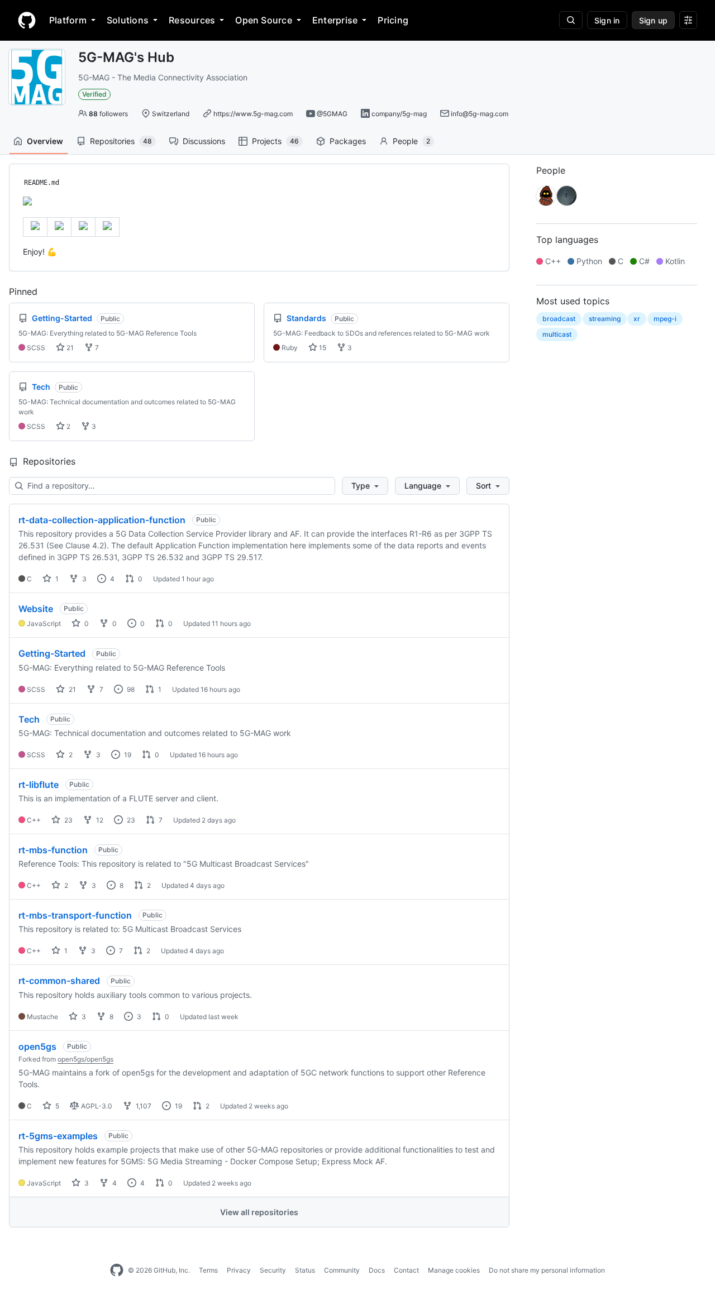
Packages (348, 141)
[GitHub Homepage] (116, 1270)
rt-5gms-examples (58, 1135)
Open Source (263, 20)
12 (98, 820)
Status (305, 1270)
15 (321, 347)
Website (35, 608)
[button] (365, 486)
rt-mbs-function (53, 849)
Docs (377, 1270)
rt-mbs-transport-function (75, 915)
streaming (605, 318)
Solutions (128, 20)
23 (68, 820)
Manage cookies (454, 1270)
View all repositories (259, 1212)
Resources (192, 20)
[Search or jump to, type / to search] (571, 20)
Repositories (121, 141)
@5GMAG (332, 113)
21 (69, 347)
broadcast (558, 318)
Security (273, 1270)
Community (342, 1270)
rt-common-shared (59, 980)
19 (126, 755)
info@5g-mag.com (479, 113)
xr (636, 318)
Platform (68, 20)
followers (108, 113)
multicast (556, 334)
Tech (29, 719)
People (411, 141)
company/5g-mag (399, 113)
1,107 (142, 1106)
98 (130, 689)
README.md (41, 183)
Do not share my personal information (547, 1270)
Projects (275, 141)
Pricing (393, 20)
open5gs (37, 1046)
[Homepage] (27, 20)
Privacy (239, 1270)
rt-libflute (38, 784)
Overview (45, 141)
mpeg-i (665, 318)
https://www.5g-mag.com (253, 113)
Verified (94, 94)
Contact (406, 1270)
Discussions (204, 141)
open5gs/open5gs (85, 1059)
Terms (208, 1270)
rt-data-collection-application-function (101, 519)
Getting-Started (51, 653)
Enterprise (335, 20)
